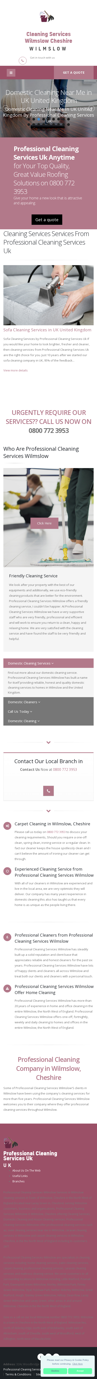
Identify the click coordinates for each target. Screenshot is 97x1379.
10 (28, 124)
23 (58, 130)
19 (38, 130)
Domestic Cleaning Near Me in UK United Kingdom (48, 96)
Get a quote (74, 72)
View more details (15, 370)
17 (63, 124)
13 (43, 124)
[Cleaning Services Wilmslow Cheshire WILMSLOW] (48, 16)
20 (43, 130)
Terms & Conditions (18, 1374)
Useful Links (20, 1176)
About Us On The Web (26, 1170)
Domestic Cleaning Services (29, 663)
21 (48, 130)
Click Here (44, 523)
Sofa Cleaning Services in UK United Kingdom (47, 329)
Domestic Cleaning (22, 721)
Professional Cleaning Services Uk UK (27, 1369)
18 (68, 124)
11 (33, 124)
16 (58, 124)
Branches (18, 1181)
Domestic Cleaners (23, 702)
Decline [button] (55, 1371)
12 (38, 124)
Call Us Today (19, 711)
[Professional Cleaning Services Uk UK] (10, 1142)
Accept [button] (80, 1371)
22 (53, 130)
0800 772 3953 (49, 430)
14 (48, 124)
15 (53, 124)
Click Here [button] (77, 1364)
